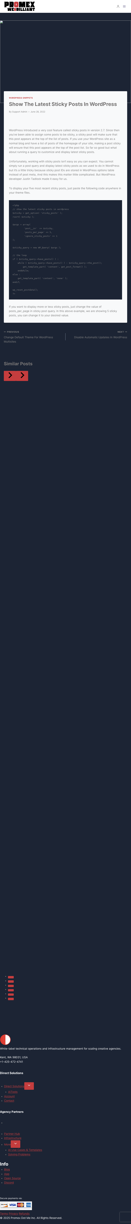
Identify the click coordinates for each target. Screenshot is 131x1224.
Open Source (12, 1178)
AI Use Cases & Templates (25, 1150)
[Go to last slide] (10, 376)
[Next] (22, 376)
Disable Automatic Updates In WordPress (100, 335)
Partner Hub (12, 1133)
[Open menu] (124, 6)
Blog (7, 1169)
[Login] (118, 6)
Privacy (13, 1213)
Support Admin (19, 111)
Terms (4, 1213)
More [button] (7, 1144)
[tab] (11, 977)
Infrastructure (12, 1138)
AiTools (13, 1091)
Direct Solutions (14, 1086)
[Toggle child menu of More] (15, 1144)
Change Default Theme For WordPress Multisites (28, 337)
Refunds (24, 1213)
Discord (9, 1182)
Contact (9, 1100)
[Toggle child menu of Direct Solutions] (29, 1086)
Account (9, 1096)
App (6, 1174)
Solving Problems (19, 1154)
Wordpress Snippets (21, 98)
